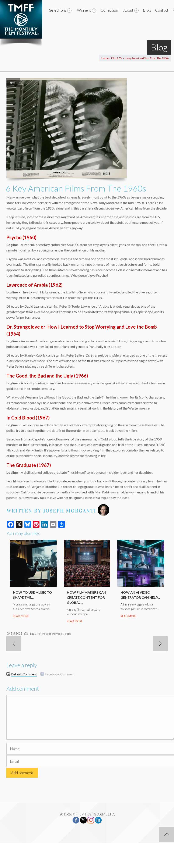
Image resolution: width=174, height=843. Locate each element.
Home (105, 58)
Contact (161, 10)
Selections (57, 10)
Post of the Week (52, 633)
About (128, 10)
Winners (84, 10)
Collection (109, 10)
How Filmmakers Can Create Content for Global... (86, 597)
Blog (147, 10)
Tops (68, 633)
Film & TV (116, 58)
